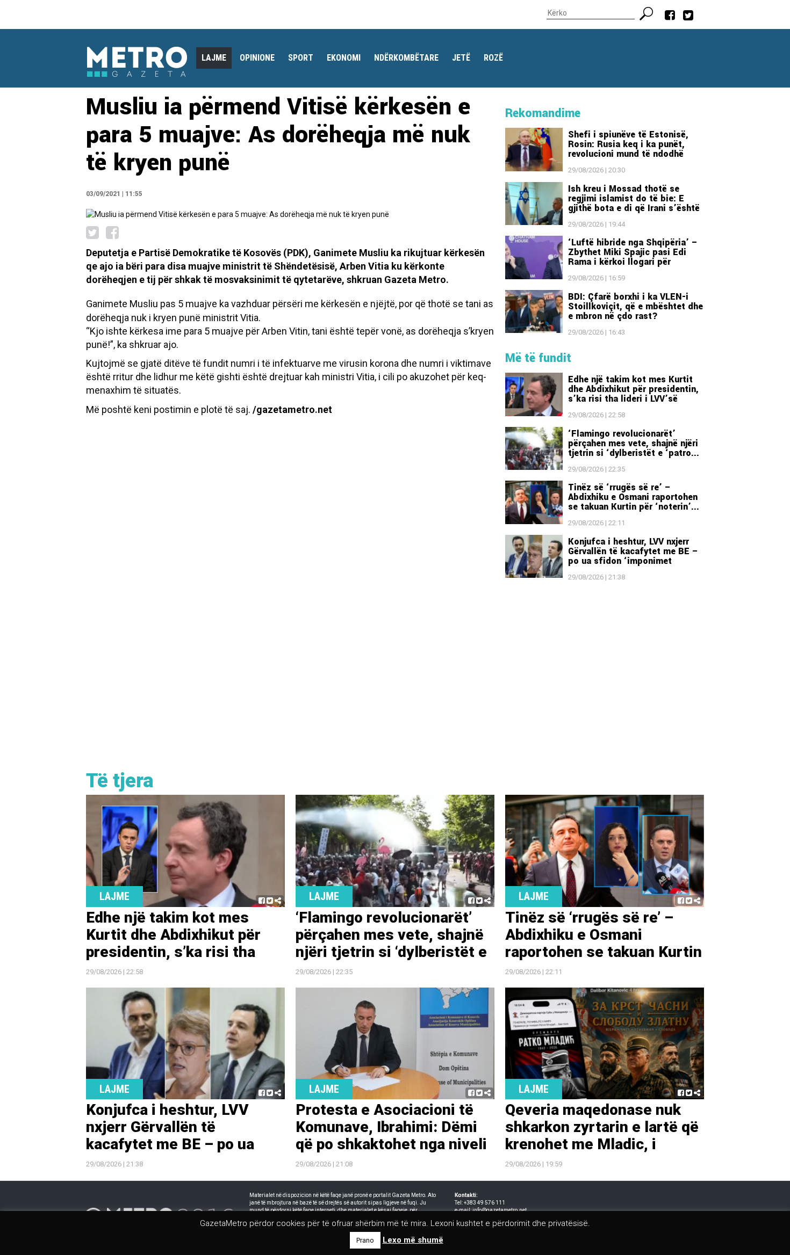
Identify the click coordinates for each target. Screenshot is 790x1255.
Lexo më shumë (413, 1240)
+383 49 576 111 (484, 1203)
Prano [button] (365, 1240)
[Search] (650, 12)
